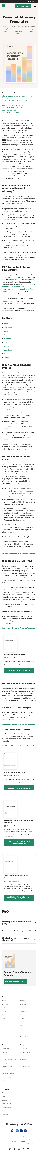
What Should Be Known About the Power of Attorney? (17, 97)
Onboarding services (8, 1073)
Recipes (4, 1080)
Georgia (7, 335)
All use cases (24, 1036)
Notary (22, 1022)
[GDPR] (21, 1130)
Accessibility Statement (19, 1141)
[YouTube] (28, 1149)
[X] (19, 1149)
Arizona (7, 342)
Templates (5, 1052)
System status (6, 1070)
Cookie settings (25, 1139)
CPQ (21, 1029)
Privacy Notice (12, 1139)
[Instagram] (23, 1149)
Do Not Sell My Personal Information (14, 1143)
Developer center (7, 1066)
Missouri (7, 354)
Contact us (5, 1114)
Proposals (23, 1000)
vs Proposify (23, 1059)
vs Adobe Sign (24, 1055)
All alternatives (24, 1066)
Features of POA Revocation (11, 112)
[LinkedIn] (10, 1149)
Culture (4, 1096)
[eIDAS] (25, 1130)
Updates (4, 1011)
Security (4, 1014)
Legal (18, 1139)
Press (3, 1110)
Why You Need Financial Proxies (13, 105)
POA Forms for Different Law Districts (14, 100)
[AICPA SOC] (17, 1130)
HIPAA (3, 1018)
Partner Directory (7, 1077)
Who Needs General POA (10, 110)
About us (4, 1093)
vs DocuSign (23, 1048)
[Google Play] (12, 1124)
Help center (32, 1)
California (8, 327)
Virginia (7, 346)
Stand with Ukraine (7, 1103)
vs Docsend (23, 1063)
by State (5, 103)
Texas (6, 331)
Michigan (7, 338)
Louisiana (8, 350)
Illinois (6, 357)
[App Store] (26, 1124)
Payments (23, 1014)
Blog (3, 1055)
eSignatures (23, 1004)
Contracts (23, 1011)
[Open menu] (35, 6)
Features (4, 1007)
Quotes (22, 1007)
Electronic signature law (9, 1059)
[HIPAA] (13, 1130)
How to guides (6, 1063)
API (21, 1025)
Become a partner (7, 1107)
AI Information (30, 1143)
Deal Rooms (23, 1032)
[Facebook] (14, 1149)
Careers (4, 1100)
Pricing (4, 1000)
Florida (6, 323)
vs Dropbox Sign (25, 1052)
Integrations (5, 1004)
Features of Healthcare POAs (12, 107)
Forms (22, 1018)
